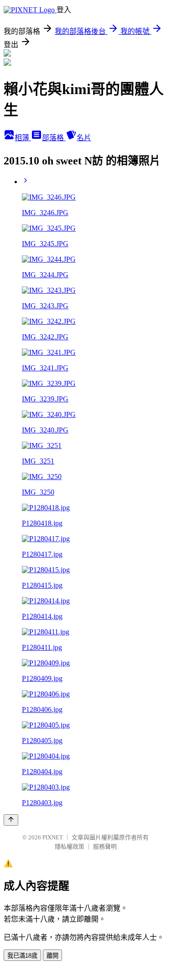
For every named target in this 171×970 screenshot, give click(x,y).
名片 (84, 138)
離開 (52, 955)
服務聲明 (105, 846)
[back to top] (11, 820)
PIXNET (52, 837)
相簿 (23, 138)
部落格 (54, 138)
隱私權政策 (69, 846)
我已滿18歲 (22, 955)
